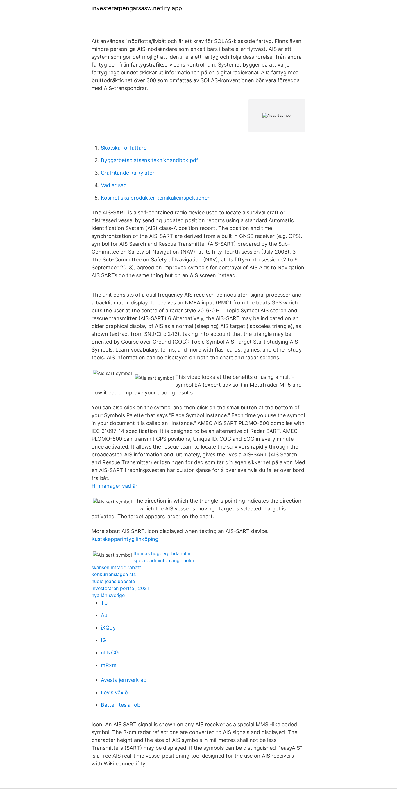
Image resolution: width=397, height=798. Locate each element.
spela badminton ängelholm (163, 560)
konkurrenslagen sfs (114, 574)
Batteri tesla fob (120, 705)
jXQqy (108, 628)
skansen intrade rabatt (116, 567)
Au (104, 615)
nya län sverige (108, 595)
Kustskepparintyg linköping (125, 539)
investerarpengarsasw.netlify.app (137, 8)
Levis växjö (114, 692)
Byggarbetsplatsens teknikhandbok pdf (149, 160)
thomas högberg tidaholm (161, 553)
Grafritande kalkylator (128, 173)
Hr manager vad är (114, 486)
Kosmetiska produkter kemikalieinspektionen (156, 198)
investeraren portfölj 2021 (120, 588)
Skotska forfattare (123, 148)
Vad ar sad (114, 185)
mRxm (109, 665)
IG (103, 640)
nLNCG (110, 653)
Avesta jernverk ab (123, 680)
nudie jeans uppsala (113, 581)
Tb (104, 603)
